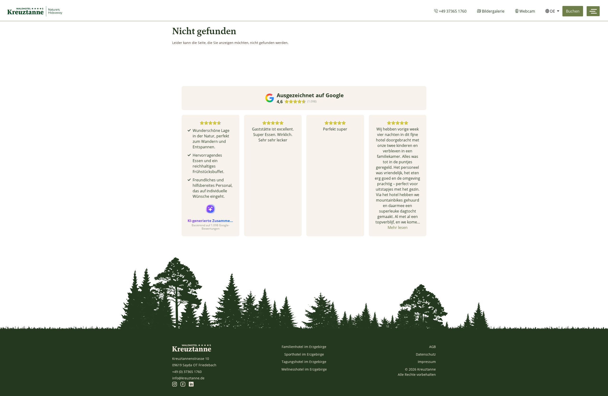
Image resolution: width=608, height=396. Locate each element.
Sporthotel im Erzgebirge (304, 354)
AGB (432, 346)
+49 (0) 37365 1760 (187, 371)
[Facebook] (182, 384)
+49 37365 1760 (452, 11)
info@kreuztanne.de (188, 378)
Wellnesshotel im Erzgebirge (304, 369)
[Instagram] (174, 384)
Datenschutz (426, 354)
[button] (181, 175)
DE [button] (552, 11)
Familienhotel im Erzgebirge (304, 346)
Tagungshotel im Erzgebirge (304, 361)
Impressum (427, 361)
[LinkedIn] (191, 384)
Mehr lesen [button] (398, 227)
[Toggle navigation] (593, 11)
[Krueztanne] (35, 11)
